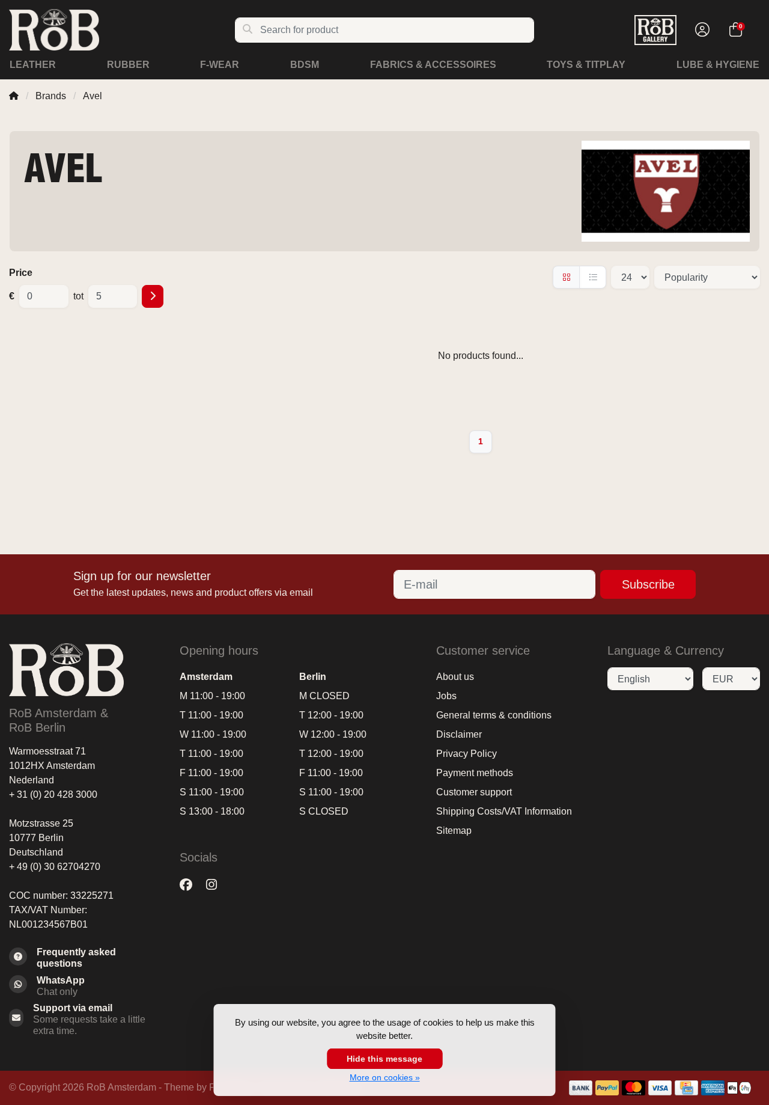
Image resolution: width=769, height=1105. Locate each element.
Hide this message (384, 1059)
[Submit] (152, 296)
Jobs (446, 696)
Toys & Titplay (586, 65)
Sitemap (454, 830)
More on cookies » (385, 1077)
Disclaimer (459, 734)
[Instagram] (216, 885)
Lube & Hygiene (717, 65)
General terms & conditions (494, 715)
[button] (700, 30)
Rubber (128, 65)
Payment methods (474, 773)
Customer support (474, 792)
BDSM (304, 65)
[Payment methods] (580, 1087)
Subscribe (648, 584)
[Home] (14, 96)
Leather (33, 65)
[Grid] (566, 277)
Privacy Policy (466, 753)
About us (455, 677)
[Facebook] (191, 885)
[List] (592, 277)
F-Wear (219, 65)
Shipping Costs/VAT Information (504, 811)
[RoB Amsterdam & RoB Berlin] (121, 30)
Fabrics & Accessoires (433, 65)
